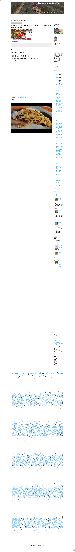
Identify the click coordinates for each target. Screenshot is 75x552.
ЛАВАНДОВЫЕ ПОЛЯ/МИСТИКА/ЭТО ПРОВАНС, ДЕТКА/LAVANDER (59, 85)
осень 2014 (53, 397)
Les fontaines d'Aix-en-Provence (48, 400)
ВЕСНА (25, 374)
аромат (26, 467)
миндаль (62, 493)
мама (20, 492)
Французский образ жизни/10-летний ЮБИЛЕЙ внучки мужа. (59, 97)
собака (61, 398)
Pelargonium (55, 435)
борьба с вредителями (39, 468)
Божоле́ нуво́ (14, 455)
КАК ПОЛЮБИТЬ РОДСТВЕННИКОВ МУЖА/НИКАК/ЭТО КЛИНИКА (59, 123)
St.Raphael (32, 438)
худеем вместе (39, 392)
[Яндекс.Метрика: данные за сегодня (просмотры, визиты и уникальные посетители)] (57, 332)
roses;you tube (56, 451)
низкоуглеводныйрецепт (54, 497)
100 (37, 423)
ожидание (18, 500)
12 (40, 423)
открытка (58, 397)
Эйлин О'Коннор (58, 257)
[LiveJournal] (15, 41)
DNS (59, 427)
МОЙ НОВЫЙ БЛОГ (50, 459)
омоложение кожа (42, 500)
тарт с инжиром (40, 529)
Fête (51, 429)
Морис (34, 460)
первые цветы (14, 392)
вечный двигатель (48, 470)
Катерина (20, 458)
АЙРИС (27, 405)
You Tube (24, 394)
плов (15, 398)
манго (24, 492)
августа (57, 80)
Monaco (49, 393)
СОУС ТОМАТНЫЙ (59, 395)
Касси (30, 406)
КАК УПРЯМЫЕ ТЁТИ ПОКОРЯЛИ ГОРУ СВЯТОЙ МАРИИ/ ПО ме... (59, 138)
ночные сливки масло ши (34, 498)
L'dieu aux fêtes (16, 432)
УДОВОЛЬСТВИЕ (56, 464)
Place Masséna (22, 436)
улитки (26, 532)
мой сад (34, 373)
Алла (40, 405)
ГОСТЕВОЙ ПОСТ (55, 455)
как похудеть (47, 481)
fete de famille (48, 402)
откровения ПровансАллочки (39, 501)
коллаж (45, 484)
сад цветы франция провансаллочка (27, 525)
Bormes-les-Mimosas (16, 426)
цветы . (29, 422)
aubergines (40, 440)
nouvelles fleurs (59, 403)
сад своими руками (43, 525)
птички (48, 519)
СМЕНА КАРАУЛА (53, 463)
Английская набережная (47, 405)
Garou (59, 429)
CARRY (53, 399)
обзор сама (54, 498)
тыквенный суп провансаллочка (25, 531)
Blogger (56, 392)
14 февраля (52, 423)
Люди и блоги (59, 458)
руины (32, 524)
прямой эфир (46, 518)
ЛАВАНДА (30, 374)
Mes (17, 401)
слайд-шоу (20, 528)
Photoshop (60, 435)
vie (41, 453)
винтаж (45, 396)
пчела (44, 398)
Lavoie (53, 432)
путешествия (48, 376)
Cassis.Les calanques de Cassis (58, 426)
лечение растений (16, 488)
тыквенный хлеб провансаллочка (37, 531)
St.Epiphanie (27, 438)
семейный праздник (25, 420)
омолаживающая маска (46, 397)
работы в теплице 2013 (35, 520)
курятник (35, 486)
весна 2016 (33, 396)
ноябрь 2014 (42, 498)
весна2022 (19, 470)
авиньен (34, 466)
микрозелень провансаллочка (48, 493)
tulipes (26, 453)
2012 (56, 195)
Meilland (13, 401)
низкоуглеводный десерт (44, 497)
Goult (34, 430)
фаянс (22, 388)
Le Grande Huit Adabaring (33, 433)
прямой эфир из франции (54, 518)
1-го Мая (38, 399)
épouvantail (25, 454)
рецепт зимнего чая (30, 521)
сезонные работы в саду (55, 526)
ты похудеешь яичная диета (48, 530)
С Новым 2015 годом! (41, 463)
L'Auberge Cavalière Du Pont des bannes (56, 431)
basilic (45, 440)
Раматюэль (19, 408)
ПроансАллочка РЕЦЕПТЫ (47, 389)
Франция (40, 373)
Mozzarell (53, 434)
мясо (23, 496)
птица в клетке (33, 519)
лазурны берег (34, 487)
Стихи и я (57, 241)
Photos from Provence (36, 379)
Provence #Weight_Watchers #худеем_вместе (42, 436)
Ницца (32, 389)
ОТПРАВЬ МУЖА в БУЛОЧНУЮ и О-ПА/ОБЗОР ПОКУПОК (59, 131)
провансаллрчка (14, 517)
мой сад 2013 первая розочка (26, 495)
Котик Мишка (47, 406)
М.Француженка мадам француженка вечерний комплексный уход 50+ (22, 459)
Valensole (13, 439)
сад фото (49, 525)
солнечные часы (46, 528)
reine (38, 451)
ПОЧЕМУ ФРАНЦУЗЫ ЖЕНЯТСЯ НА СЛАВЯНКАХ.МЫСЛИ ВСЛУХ (59, 146)
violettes (49, 453)
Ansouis (17, 425)
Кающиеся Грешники (36, 406)
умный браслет (35, 532)
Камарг (26, 406)
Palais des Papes (35, 401)
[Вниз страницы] (74, 550)
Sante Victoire (20, 402)
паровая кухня (31, 502)
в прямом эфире (21, 396)
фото (60, 376)
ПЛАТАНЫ (60, 461)
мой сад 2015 (31, 391)
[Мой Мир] (14, 41)
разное (46, 520)
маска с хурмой (57, 492)
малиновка (16, 492)
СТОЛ (61, 463)
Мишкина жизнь (27, 389)
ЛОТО (42, 458)
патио (50, 391)
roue (16, 452)
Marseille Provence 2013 (50, 388)
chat (32, 394)
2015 (56, 191)
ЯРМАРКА (25, 466)
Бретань (45, 379)
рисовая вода (45, 522)
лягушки (47, 489)
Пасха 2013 (28, 462)
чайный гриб (44, 422)
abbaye (50, 439)
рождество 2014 (54, 523)
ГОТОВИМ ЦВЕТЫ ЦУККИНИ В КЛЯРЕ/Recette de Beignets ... (59, 93)
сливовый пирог (39, 528)
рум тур (39, 524)
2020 (56, 70)
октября (57, 77)
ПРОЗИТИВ (21, 462)
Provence (27, 19)
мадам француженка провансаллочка (56, 491)
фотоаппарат (37, 421)
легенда (40, 487)
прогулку (54, 517)
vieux (45, 453)
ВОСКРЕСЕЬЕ (36, 455)
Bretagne (28, 379)
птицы (44, 519)
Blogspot (34, 425)
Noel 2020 (29, 435)
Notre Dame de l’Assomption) (43, 435)
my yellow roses (51, 403)
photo (24, 395)
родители (39, 523)
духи (48, 396)
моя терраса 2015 (55, 495)
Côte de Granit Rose (47, 427)
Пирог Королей (50, 462)
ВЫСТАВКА (40, 455)
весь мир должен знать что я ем (28, 470)
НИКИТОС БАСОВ (45, 460)
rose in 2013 (49, 404)
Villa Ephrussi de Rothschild (30, 439)
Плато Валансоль (48, 407)
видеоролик (14, 378)
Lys (56, 400)
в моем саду (22, 469)
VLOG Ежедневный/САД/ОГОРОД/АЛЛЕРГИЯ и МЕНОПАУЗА (59, 154)
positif (28, 404)
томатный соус (59, 529)
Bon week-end (45, 425)
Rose (30, 437)
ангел (31, 409)
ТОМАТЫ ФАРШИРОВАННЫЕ (40, 408)
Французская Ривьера (49, 408)
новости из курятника (38, 391)
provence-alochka (33, 395)
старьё (50, 420)
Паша (43, 407)
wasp (56, 453)
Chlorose (29, 427)
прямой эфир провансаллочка (31, 392)
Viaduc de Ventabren (20, 439)
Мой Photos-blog (23, 19)
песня (19, 392)
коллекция (56, 396)
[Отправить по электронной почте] (21, 43)
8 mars (20, 424)
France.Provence (31, 429)
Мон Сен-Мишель (24, 460)
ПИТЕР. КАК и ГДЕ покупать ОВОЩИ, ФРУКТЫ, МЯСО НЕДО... (59, 158)
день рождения (36, 390)
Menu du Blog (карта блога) (22, 20)
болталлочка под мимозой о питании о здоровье (26, 468)
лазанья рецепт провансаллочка (25, 487)
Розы (28, 373)
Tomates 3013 (52, 438)
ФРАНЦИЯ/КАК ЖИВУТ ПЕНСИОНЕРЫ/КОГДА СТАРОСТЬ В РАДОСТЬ (59, 105)
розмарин (14, 524)
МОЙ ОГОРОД (56, 459)
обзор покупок (48, 498)
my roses (46, 403)
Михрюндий (18, 460)
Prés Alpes (60, 436)
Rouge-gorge (35, 437)
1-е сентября (33, 423)
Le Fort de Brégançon (23, 433)
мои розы (26, 391)
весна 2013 (16, 376)
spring (39, 452)
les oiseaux (31, 403)
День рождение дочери (34, 456)
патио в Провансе (55, 391)
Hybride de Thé (33, 431)
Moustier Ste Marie (44, 19)
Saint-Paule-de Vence (58, 401)
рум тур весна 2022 (46, 524)
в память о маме (28, 469)
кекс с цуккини (22, 484)
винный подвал (55, 470)
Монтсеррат (30, 460)
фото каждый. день (30, 421)
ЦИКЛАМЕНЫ (40, 465)
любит (29, 489)
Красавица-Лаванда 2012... (60, 199)
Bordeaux (61, 425)
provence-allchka (14, 451)
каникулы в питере (24, 483)
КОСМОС (48, 457)
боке (16, 468)
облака (33, 397)
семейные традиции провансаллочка (27, 527)
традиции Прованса (28, 530)
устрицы (54, 532)
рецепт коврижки (37, 521)
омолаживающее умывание (29, 500)
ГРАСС (14, 406)
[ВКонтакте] (11, 41)
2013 (56, 194)
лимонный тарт (40, 488)
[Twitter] (12, 41)
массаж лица (19, 397)
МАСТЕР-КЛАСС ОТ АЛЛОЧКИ (40, 374)
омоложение (36, 500)
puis (27, 451)
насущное (51, 496)
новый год (45, 391)
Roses (13, 394)
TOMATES (26, 402)
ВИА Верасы (25, 455)
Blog (30, 425)
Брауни (62, 405)
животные (56, 374)
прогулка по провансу (29, 517)
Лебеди (45, 458)
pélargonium (33, 404)
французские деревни (20, 399)
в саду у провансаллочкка (48, 409)
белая (47, 467)
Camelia (42, 426)
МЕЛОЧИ (45, 459)
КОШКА (22, 406)
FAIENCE (60, 399)
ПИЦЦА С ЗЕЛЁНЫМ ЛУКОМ (53, 461)
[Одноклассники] (13, 41)
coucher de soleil (41, 402)
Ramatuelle (47, 401)
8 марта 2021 (24, 424)
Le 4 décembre (58, 432)
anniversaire (34, 402)
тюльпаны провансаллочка (54, 531)
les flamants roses (47, 394)
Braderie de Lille (24, 426)
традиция (33, 530)
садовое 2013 (18, 420)
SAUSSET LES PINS (46, 437)
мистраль (24, 494)
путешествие (52, 375)
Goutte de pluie (39, 430)
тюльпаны (45, 378)
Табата (37, 464)
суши (19, 529)
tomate (61, 452)
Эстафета (56, 465)
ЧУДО (45, 465)
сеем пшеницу (43, 526)
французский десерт (15, 422)
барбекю (34, 467)
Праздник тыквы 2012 (50, 19)
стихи (54, 420)
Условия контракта (16, 465)
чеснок (49, 422)
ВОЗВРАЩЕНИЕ (30, 455)
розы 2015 (19, 524)
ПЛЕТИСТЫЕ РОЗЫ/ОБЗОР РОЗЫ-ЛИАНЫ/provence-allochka (59, 175)
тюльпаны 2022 (46, 531)
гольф (27, 390)
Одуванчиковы (28, 461)
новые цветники (25, 498)
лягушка (43, 489)
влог (16, 390)
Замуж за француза (19, 457)
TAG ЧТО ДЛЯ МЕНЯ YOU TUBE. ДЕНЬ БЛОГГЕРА (59, 135)
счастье (23, 529)
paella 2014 (19, 395)
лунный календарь (56, 488)
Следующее (13, 95)
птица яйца (40, 519)
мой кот (18, 495)
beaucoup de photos (52, 440)
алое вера (60, 466)
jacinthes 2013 (14, 403)
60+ (50, 399)
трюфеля (38, 530)
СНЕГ (53, 389)
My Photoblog (57, 340)
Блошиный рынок (59, 454)
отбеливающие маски (19, 501)
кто (22, 486)
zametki (23, 405)
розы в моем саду (49, 398)
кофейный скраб (39, 485)
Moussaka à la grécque (36, 434)
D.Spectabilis (54, 427)
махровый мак (36, 493)
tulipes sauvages (60, 404)
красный (60, 485)
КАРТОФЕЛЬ (36, 457)
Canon (46, 426)
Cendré (13, 393)
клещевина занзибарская (31, 484)
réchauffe (21, 452)
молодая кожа (38, 495)
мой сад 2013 (60, 373)
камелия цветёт (51, 390)
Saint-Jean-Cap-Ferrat (58, 437)
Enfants (40, 428)
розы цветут (56, 398)
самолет (23, 526)
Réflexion (40, 437)
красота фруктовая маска (16, 486)
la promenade (24, 376)
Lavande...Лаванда (38, 19)
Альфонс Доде (31, 454)
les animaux (40, 394)
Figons (13, 400)
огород (40, 397)
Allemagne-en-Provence (51, 424)
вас (49, 469)
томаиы (54, 529)
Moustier (57, 388)
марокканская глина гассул (30, 492)
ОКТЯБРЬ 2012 (45, 395)
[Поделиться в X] (22, 43)
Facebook (56, 339)
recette (44, 404)
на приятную (42, 496)
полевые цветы (20, 398)
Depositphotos (58, 335)
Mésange (58, 434)
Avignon (51, 392)
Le (40, 400)
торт (12, 530)
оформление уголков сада (23, 502)
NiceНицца (19, 435)
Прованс (32, 372)
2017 (56, 188)
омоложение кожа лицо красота (52, 500)
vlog (53, 453)
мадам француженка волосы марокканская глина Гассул (21, 491)
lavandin (18, 389)
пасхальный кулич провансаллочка (56, 502)
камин (55, 482)
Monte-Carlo (21, 401)
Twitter (56, 336)
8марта (34, 424)
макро (31, 378)
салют (19, 526)
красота (41, 376)
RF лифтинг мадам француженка (57, 393)
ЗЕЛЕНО (13, 457)
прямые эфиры (27, 519)
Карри (16, 458)
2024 (56, 66)
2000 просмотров (58, 423)
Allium (57, 424)
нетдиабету (22, 497)
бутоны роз (17, 469)
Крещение (25, 458)
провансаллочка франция (36, 514)
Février (47, 429)
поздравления (38, 378)
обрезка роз (45, 499)
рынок (60, 524)
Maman (59, 433)
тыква (18, 388)
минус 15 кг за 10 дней (17, 494)
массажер (31, 493)
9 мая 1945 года (39, 424)
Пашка (46, 462)
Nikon (29, 401)
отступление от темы (58, 501)
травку (22, 530)
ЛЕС (35, 458)
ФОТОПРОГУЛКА (60, 375)
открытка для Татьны (49, 501)
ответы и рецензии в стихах (28, 501)
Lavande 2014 (47, 432)
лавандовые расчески (15, 487)
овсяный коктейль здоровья (53, 499)
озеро (22, 500)
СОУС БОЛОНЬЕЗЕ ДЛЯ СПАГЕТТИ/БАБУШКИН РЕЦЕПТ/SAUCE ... (59, 151)
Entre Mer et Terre (47, 428)
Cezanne (14, 427)
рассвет (56, 520)
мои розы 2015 (58, 494)
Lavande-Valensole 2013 (34, 400)
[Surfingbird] (17, 41)
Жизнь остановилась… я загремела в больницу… (59, 224)
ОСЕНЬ (35, 375)
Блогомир (53, 454)
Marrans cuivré (43, 393)
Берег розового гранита (46, 454)
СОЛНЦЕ (29, 408)
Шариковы (49, 465)
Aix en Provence (54, 378)
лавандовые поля (59, 486)
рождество (57, 379)
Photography (41, 401)
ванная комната (45, 469)
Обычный (23, 461)
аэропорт (30, 467)
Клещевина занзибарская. (60, 211)
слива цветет (32, 528)
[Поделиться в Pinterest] (24, 43)
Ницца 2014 (52, 460)
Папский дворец (38, 407)
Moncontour (21, 434)
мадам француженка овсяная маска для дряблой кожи (40, 491)
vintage (14, 405)
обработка (33, 499)
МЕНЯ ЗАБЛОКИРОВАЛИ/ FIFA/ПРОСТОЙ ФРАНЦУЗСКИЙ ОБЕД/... (59, 127)
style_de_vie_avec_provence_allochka (48, 452)
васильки (53, 469)
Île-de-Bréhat (19, 454)
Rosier (52, 401)
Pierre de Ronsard (15, 436)
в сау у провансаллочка (37, 469)
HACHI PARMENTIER (59, 430)
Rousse (16, 394)
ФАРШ (22, 465)
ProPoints (31, 436)
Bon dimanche (40, 425)
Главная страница (31, 95)
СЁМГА (48, 463)
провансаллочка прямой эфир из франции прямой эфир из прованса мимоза (27, 513)
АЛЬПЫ (30, 405)
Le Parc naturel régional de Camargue (33, 393)
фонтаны (24, 421)
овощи (36, 397)
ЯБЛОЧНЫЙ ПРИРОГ (19, 466)
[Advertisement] (31, 88)
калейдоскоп (34, 482)
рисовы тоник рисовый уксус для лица (29, 523)
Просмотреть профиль (58, 62)
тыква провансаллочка (58, 530)
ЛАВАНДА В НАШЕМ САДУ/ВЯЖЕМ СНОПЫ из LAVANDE (59, 119)
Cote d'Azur (34, 427)
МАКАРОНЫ (36, 459)
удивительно (14, 532)
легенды (44, 487)
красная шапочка (54, 485)
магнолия (61, 489)
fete (35, 394)
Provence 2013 (15, 377)
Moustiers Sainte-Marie (46, 434)
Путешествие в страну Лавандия (58, 407)
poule (27, 395)
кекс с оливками (16, 484)
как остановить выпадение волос (37, 481)
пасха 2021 (47, 502)
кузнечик (26, 486)
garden (54, 402)
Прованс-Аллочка (52, 395)
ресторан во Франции (21, 521)
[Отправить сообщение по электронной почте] (19, 43)
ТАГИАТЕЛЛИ (32, 464)
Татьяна (41, 464)
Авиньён (37, 405)
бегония (43, 467)
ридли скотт (39, 522)
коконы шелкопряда (40, 484)
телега (51, 529)
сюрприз (27, 529)
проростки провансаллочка (16, 518)
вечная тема (42, 470)
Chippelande (24, 427)
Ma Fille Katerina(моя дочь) (14, 20)
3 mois (47, 399)
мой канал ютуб (29, 375)
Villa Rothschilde (40, 439)
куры (61, 390)
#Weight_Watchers (20, 423)
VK (61, 438)
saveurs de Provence (28, 452)
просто (31, 518)
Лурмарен (54, 458)
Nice (26, 401)
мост (50, 495)
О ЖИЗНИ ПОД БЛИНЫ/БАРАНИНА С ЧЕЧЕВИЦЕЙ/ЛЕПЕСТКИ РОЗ (59, 111)
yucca (14, 454)
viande (39, 453)
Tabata (47, 438)
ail (29, 402)
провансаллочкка (59, 516)
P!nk (50, 435)
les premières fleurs (55, 394)
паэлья (61, 391)
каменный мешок (50, 482)
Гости (13, 456)
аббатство (29, 466)
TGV (44, 438)
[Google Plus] (16, 41)
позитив (61, 372)
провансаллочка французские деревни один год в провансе (32, 515)
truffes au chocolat (20, 453)
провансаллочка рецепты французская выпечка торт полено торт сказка (42, 516)
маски (62, 492)
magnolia (36, 403)
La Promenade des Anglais (28, 432)
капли (34, 483)
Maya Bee (60, 400)
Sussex (20, 394)
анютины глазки (20, 467)
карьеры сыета (51, 483)
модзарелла (29, 494)
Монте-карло (24, 407)
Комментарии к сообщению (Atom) (24, 97)
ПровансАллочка (58, 41)
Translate (58, 26)
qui (34, 451)
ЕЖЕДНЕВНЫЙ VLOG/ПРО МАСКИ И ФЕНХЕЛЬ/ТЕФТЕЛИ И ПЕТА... (59, 162)
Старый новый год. (26, 464)
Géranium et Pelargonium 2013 (49, 430)
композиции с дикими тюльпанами (58, 484)
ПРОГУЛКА (46, 373)
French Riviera (38, 429)
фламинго (13, 399)
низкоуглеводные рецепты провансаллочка (32, 497)
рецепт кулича (44, 521)
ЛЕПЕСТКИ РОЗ (53, 406)
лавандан (13, 391)
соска (56, 528)
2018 (56, 73)
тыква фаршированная (15, 531)
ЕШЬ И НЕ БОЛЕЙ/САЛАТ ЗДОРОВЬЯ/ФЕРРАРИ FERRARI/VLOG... (59, 142)
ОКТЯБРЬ (36, 389)
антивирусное (14, 467)
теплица (14, 388)
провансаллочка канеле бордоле (49, 515)
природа (22, 373)
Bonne (50, 425)
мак (12, 492)
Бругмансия (19, 455)
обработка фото (39, 499)
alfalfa (54, 439)
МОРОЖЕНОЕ (18, 407)
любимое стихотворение (22, 489)
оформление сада (14, 502)
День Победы (17, 456)
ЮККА (61, 389)
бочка (55, 468)
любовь (33, 489)
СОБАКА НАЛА (25, 408)
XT (47, 439)
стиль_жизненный (14, 529)
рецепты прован (22, 522)
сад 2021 (36, 525)
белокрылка (51, 467)
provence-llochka (22, 451)
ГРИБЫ (61, 455)
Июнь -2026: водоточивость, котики (60, 263)
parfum (17, 404)
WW (44, 439)
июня (57, 83)
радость (42, 520)
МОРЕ (37, 376)
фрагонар (42, 421)
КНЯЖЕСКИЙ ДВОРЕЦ (42, 457)
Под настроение (58, 260)
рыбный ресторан (54, 524)
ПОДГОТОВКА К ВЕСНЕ (15, 462)
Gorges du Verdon (28, 430)
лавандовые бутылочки (50, 486)
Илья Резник (26, 457)
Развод (18, 463)
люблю (14, 397)
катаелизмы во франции (59, 483)
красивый (49, 485)
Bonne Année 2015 (56, 425)
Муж (37, 460)
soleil (35, 452)
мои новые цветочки (36, 494)
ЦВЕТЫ (55, 372)
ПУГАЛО (33, 407)
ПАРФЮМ (39, 461)
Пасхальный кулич (40, 462)
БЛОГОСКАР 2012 (37, 454)
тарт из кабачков (33, 529)
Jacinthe (27, 400)
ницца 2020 (61, 497)
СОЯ (57, 463)
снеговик (45, 420)
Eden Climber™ (30, 428)
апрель (13, 390)
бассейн (39, 467)
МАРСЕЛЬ (41, 459)
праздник (41, 375)
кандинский (60, 482)
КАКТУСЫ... (31, 457)
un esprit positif (33, 453)
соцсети (60, 528)
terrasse (54, 404)
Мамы (14, 460)
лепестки (55, 487)
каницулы (30, 483)
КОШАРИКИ (60, 457)
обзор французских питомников (25, 499)
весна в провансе (39, 396)
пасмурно (41, 502)
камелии (44, 482)
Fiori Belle (18, 429)
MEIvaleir (50, 433)
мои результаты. (51, 494)
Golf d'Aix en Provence (19, 430)
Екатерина (54, 456)
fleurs (22, 377)
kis (19, 403)
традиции (58, 420)
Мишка (55, 376)
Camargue (60, 392)
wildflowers (61, 453)
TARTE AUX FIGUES (39, 438)
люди (17, 391)
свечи (38, 526)
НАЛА (41, 460)
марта (57, 185)
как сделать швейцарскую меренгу (25, 482)
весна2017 (14, 470)
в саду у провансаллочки (38, 409)
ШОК (17, 409)
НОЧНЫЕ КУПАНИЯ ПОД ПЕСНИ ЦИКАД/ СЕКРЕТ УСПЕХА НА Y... (59, 115)
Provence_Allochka (53, 436)
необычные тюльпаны (15, 497)
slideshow (39, 395)
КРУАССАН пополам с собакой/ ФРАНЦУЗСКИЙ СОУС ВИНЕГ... (59, 101)
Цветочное (59, 377)
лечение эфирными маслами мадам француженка (28, 488)
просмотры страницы (25, 518)
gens (57, 402)
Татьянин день (46, 464)
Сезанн (13, 464)
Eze (56, 399)
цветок (34, 399)
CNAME (38, 426)
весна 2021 (57, 409)
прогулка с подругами (38, 517)
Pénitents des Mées (15, 437)
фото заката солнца (28, 388)
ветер (37, 470)
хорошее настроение (28, 399)
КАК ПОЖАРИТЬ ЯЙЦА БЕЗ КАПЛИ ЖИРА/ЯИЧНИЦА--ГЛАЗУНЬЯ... (59, 179)
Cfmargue (19, 427)
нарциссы (47, 496)
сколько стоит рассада (54, 527)
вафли (57, 469)
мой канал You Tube (18, 372)
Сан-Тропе (33, 408)
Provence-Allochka (18, 374)
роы (28, 524)
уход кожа (58, 532)
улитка (22, 532)
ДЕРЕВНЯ (18, 406)
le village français (24, 403)
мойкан (33, 495)
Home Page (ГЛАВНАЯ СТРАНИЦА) (15, 19)
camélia (29, 394)
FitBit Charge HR (24, 429)
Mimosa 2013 (55, 19)
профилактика (36, 518)
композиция (15, 485)
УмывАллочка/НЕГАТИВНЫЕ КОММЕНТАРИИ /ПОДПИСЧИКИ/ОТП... (59, 171)
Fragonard (17, 400)
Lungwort (45, 433)
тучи (42, 530)
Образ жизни (18, 461)
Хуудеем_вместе (34, 465)
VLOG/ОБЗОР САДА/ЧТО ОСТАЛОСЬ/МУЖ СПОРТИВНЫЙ (59, 108)
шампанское (54, 422)
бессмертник (57, 467)
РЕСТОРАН (14, 408)
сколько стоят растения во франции (36, 420)
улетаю (18, 532)
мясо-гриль (27, 496)
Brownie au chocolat (32, 426)
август (28, 409)
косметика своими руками (23, 485)
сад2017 (54, 525)
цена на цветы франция (37, 422)
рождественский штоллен (46, 523)
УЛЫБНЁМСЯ (61, 464)
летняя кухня (61, 487)
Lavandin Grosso (42, 388)
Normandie (34, 435)
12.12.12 (44, 423)
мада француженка (16, 490)
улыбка (30, 532)
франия (46, 421)
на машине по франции (34, 496)
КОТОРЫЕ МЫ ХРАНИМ (54, 457)
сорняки (52, 528)
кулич (31, 486)
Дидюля (41, 456)
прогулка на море (21, 517)
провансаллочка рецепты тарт (23, 516)
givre (61, 402)
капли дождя (39, 483)
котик (47, 375)
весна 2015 (27, 396)
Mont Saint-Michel (28, 434)
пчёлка (23, 520)
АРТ (33, 405)
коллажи (49, 484)
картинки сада (45, 483)
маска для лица (39, 492)
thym (56, 452)
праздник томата (27, 398)
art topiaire (35, 440)
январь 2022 (14, 423)
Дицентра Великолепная (47, 456)
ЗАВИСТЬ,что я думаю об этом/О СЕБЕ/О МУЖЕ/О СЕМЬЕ (59, 89)
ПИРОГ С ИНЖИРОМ (45, 461)
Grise (24, 393)
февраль (20, 421)
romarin (51, 451)
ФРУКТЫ (26, 465)
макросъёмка (47, 377)
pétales (31, 451)
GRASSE (55, 429)
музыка (29, 397)
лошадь (50, 488)
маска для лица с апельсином (48, 492)
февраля (57, 186)
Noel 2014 (24, 435)
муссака (16, 496)
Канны (13, 458)
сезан (48, 526)
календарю (39, 482)
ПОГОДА (41, 389)
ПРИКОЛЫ (29, 407)
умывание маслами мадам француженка (45, 532)
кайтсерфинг (22, 481)
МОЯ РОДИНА (61, 459)
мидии (41, 493)
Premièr (27, 436)
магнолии (57, 489)
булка (13, 469)
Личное (50, 458)
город (31, 390)
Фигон (30, 465)
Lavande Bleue (35, 388)
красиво (27, 377)
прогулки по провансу (47, 517)
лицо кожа (46, 488)
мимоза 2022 (57, 493)
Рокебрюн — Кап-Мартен (32, 463)
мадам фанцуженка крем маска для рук (27, 490)
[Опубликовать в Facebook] (23, 43)
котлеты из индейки (31, 485)
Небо (53, 377)
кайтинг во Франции (15, 481)
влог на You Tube (22, 390)
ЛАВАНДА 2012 (31, 458)
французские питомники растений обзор (55, 421)
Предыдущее (49, 95)
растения (60, 520)
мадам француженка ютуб (37, 377)
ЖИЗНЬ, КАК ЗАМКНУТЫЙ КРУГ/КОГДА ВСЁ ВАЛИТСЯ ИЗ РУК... (59, 167)
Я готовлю (50, 374)
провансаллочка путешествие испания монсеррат (48, 513)
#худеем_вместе (27, 423)
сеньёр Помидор (37, 527)
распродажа (51, 520)
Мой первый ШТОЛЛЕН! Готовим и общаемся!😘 (21, 102)
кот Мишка (61, 396)
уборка (61, 531)
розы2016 (24, 524)
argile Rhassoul (28, 440)
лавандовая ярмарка (42, 486)
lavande (31, 376)
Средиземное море (14, 396)
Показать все (61, 266)
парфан (37, 502)
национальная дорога (58, 496)
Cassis (50, 426)
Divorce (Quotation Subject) (21, 428)
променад (21, 375)
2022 (56, 67)
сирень (47, 527)
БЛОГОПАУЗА (54, 405)
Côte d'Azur (40, 427)
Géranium (22, 400)
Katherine (46, 431)
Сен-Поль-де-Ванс (18, 464)
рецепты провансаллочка (31, 522)
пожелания (23, 392)
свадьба (34, 526)
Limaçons (40, 433)
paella (13, 404)
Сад (50, 372)
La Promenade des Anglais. (38, 432)
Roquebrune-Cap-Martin (24, 437)
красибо (44, 485)
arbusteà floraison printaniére (18, 440)
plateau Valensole (22, 404)
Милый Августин (60, 252)
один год (13, 500)
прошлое (41, 518)
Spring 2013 (21, 438)
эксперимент (60, 422)
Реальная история (24, 463)
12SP (47, 423)
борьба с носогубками (48, 468)
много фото (21, 391)
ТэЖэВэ (51, 464)
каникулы (52, 396)
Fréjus (44, 429)
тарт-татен (46, 529)
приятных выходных (35, 398)
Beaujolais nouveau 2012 (24, 425)
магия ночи (52, 489)
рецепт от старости (52, 521)
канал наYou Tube (23, 378)
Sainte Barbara (14, 438)
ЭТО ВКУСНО (53, 373)
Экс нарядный (22, 409)
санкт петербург (29, 526)
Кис (41, 406)
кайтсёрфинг (28, 481)
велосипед (61, 469)
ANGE (45, 424)
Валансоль (45, 455)
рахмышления (14, 521)
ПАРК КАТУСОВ (34, 461)
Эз (52, 465)
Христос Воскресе (57, 408)
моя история (24, 397)
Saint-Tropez (14, 402)
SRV (51, 437)
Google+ (61, 61)
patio (22, 389)
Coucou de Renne (18, 393)
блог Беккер (57, 244)
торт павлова (17, 530)
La (21, 432)
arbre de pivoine (60, 439)
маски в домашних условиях (17, 493)
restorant (42, 451)
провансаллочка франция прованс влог (47, 514)
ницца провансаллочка (16, 498)
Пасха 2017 (34, 462)
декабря (57, 74)
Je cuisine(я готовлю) (32, 19)
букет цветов (59, 468)
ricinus (47, 451)
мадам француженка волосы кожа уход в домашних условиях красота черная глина (48, 490)
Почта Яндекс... (57, 462)
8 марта (47, 392)
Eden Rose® (36, 428)
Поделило (56, 242)
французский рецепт (23, 422)
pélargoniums (39, 404)
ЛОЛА (38, 458)
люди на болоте (37, 489)
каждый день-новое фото (44, 390)
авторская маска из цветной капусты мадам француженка (47, 466)
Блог (58, 405)
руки (35, 524)
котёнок (57, 390)
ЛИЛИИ (51, 379)
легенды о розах (49, 487)
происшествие (60, 517)
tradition (13, 453)
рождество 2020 (60, 523)
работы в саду (28, 520)
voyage (19, 405)
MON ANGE (55, 433)
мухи (20, 496)
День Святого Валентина (25, 456)
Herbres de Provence (15, 431)
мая (57, 182)
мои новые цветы (44, 494)
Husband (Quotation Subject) (25, 431)
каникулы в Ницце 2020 (15, 483)
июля (57, 81)
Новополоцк (57, 460)
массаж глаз (26, 493)
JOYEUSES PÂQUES (40, 431)
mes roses (41, 403)
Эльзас (57, 389)
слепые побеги (26, 528)
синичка (43, 527)
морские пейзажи (45, 495)
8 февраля (30, 424)
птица (40, 398)
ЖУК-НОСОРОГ (60, 456)
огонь (61, 499)
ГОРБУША (50, 455)
